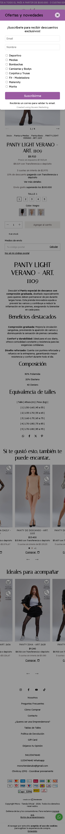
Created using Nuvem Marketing (32, 107)
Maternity (15, 82)
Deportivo (15, 55)
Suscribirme (32, 96)
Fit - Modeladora (19, 77)
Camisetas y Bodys (20, 68)
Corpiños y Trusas (19, 73)
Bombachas (16, 64)
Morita (13, 86)
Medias (13, 60)
